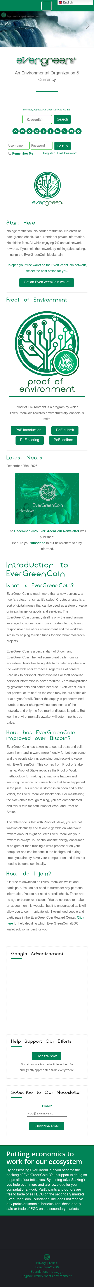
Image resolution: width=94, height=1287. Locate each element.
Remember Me (22, 153)
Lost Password (67, 153)
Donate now (47, 1056)
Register (49, 153)
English (67, 2)
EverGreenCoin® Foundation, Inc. (47, 1269)
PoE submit (65, 430)
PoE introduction (28, 430)
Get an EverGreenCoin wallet (46, 282)
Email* (47, 1106)
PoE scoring (29, 440)
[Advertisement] (47, 991)
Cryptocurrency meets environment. (47, 1276)
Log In (62, 146)
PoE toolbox (63, 440)
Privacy (41, 1263)
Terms (53, 1263)
